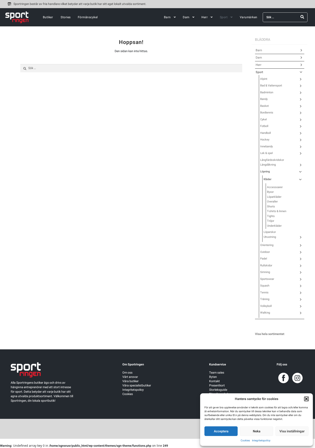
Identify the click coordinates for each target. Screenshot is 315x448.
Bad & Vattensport (271, 85)
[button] (306, 399)
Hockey (264, 139)
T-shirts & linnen (276, 211)
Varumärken (248, 17)
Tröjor (270, 221)
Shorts (271, 206)
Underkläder (274, 226)
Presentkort (217, 385)
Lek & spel (266, 153)
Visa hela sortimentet (269, 334)
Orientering (266, 245)
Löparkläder (274, 197)
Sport (224, 17)
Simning (265, 272)
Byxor (270, 192)
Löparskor (270, 232)
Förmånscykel (88, 17)
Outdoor (265, 252)
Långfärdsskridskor (272, 160)
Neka (256, 431)
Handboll (265, 133)
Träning (264, 299)
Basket (264, 106)
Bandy (264, 99)
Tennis (264, 292)
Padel (263, 258)
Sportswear (267, 279)
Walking (265, 313)
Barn (167, 17)
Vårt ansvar (130, 377)
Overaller (272, 201)
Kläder (268, 179)
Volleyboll (266, 306)
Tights (271, 216)
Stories (66, 17)
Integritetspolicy (261, 440)
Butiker (48, 17)
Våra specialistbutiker (136, 385)
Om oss (127, 372)
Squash (264, 286)
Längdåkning (268, 165)
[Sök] (302, 17)
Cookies (245, 440)
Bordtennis (266, 112)
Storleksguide (218, 390)
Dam (186, 17)
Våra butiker (130, 381)
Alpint (263, 79)
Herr (204, 17)
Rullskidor (266, 265)
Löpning (265, 171)
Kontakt (214, 381)
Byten (213, 377)
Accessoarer (275, 187)
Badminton (266, 92)
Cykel (263, 119)
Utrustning (270, 237)
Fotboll (264, 126)
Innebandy (266, 146)
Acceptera (221, 431)
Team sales (216, 372)
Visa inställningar (291, 431)
